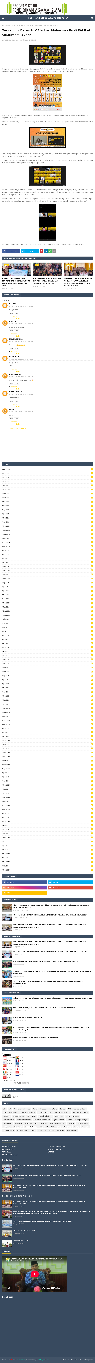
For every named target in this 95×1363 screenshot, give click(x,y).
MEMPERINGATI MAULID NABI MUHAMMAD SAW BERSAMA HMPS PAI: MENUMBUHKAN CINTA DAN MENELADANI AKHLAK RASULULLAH (49, 926)
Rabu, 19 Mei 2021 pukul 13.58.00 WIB (22, 324)
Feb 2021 (47, 700)
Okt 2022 (47, 619)
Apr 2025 (47, 522)
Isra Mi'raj (6, 1116)
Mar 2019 (47, 785)
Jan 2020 (47, 749)
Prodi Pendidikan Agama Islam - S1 (47, 17)
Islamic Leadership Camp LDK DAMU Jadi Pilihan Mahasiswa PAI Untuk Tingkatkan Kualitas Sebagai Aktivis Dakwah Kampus (51, 906)
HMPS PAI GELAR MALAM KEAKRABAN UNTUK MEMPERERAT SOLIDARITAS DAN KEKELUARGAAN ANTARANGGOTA (48, 982)
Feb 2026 (47, 494)
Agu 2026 (47, 469)
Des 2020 (47, 708)
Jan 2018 (47, 829)
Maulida (12, 304)
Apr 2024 (47, 562)
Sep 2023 (47, 579)
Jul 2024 (47, 550)
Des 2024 (47, 530)
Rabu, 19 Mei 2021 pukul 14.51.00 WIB (22, 359)
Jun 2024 (47, 554)
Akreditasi (27, 1109)
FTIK (69, 1109)
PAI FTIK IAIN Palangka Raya (13, 40)
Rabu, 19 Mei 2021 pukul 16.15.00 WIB (22, 394)
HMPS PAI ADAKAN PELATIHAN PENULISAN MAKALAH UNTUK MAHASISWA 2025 (42, 1221)
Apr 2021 (47, 692)
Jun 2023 (47, 591)
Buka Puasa (53, 1109)
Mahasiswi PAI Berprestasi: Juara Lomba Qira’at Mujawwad (35, 1037)
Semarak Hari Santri (20, 1241)
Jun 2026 (47, 477)
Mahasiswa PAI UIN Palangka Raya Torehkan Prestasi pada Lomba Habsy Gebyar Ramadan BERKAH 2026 (52, 998)
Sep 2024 (47, 542)
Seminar (76, 1127)
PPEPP (36, 1123)
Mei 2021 (47, 688)
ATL (10, 1109)
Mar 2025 (47, 526)
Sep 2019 (47, 765)
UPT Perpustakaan (54, 1149)
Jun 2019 (47, 777)
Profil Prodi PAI (76, 1360)
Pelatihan (44, 1123)
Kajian (34, 1116)
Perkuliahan (18, 1127)
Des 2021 (47, 659)
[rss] (24, 893)
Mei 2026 (47, 481)
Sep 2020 (47, 720)
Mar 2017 (47, 854)
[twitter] (70, 882)
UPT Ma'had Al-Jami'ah (10, 1155)
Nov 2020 (47, 712)
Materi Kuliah (7, 1123)
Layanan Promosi (58, 1120)
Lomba (69, 1120)
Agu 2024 (47, 546)
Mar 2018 (47, 821)
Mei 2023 (47, 595)
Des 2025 (47, 498)
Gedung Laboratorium (28, 1113)
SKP (52, 1127)
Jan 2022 (47, 655)
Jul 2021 (47, 680)
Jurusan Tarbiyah (18, 1116)
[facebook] (24, 882)
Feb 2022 (47, 651)
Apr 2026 (47, 486)
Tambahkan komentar (17, 429)
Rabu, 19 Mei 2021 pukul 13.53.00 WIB (22, 306)
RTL (41, 1127)
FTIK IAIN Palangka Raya (56, 1146)
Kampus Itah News (8, 1149)
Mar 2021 (47, 696)
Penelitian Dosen (82, 1123)
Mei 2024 (47, 558)
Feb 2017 (47, 858)
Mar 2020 (47, 740)
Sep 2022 (47, 623)
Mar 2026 (47, 490)
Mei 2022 (47, 639)
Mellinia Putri (15, 374)
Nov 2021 (47, 664)
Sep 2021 (47, 672)
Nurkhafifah (14, 357)
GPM (4, 1113)
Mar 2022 (47, 647)
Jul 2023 (47, 587)
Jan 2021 (47, 704)
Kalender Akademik (45, 1116)
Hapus (16, 313)
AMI (4, 1109)
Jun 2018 (47, 817)
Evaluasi (62, 1109)
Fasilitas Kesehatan (80, 1109)
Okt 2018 (47, 801)
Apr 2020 (47, 736)
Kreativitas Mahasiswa (24, 1120)
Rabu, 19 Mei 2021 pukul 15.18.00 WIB (22, 376)
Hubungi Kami (88, 1360)
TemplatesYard (20, 1360)
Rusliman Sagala (15, 339)
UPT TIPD (51, 1152)
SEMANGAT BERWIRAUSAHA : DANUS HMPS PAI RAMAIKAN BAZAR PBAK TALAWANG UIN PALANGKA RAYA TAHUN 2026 (52, 972)
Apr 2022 (47, 643)
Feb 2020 (47, 744)
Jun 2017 (47, 846)
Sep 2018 (47, 805)
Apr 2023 (47, 599)
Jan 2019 (47, 793)
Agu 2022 (47, 627)
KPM (28, 1116)
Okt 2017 (47, 833)
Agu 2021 (47, 676)
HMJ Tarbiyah (77, 1113)
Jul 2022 (47, 631)
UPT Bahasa (6, 1152)
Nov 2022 (47, 615)
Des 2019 (47, 753)
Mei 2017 (47, 850)
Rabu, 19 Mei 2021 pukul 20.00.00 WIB (22, 412)
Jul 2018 (47, 813)
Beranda (5, 25)
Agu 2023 (47, 583)
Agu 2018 (47, 809)
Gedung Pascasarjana (45, 1113)
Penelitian (71, 1123)
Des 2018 (47, 797)
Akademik (17, 1109)
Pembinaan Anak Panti (57, 1123)
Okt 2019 (47, 761)
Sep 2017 (47, 838)
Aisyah (11, 409)
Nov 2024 (47, 534)
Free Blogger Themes (43, 1360)
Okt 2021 (47, 668)
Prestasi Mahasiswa (31, 1127)
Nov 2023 (47, 570)
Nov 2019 (47, 757)
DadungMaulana (16, 392)
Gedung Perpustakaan (62, 1113)
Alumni (35, 1109)
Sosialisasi (85, 1127)
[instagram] (24, 887)
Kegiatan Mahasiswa (72, 1116)
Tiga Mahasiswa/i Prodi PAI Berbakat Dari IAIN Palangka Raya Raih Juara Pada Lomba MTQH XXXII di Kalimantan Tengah (51, 1028)
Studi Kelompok (8, 1130)
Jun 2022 (47, 635)
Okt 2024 (47, 538)
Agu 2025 (47, 510)
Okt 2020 (47, 716)
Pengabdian (7, 1127)
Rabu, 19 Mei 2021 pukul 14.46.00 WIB (22, 341)
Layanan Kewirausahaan (42, 1120)
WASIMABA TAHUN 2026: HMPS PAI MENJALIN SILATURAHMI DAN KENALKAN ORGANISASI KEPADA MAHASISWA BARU (78, 282)
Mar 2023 (47, 603)
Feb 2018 (47, 825)
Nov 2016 (47, 862)
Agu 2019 (47, 769)
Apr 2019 (47, 781)
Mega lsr (12, 321)
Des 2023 (47, 566)
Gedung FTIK (13, 1113)
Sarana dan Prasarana (64, 1127)
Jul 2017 (47, 842)
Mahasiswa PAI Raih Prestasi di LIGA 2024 (28, 1018)
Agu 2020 (47, 724)
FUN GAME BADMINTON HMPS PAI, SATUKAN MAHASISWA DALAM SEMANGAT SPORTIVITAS (47, 280)
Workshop (60, 1130)
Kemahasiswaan (8, 1120)
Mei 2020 (47, 732)
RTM (47, 1127)
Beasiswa (43, 1109)
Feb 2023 (47, 607)
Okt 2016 (47, 866)
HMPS (86, 1113)
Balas (11, 313)
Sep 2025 (47, 506)
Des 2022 (47, 611)
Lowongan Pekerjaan (81, 1120)
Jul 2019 (47, 773)
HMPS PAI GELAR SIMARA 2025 (24, 1231)
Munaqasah (18, 1123)
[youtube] (70, 887)
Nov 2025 (47, 502)
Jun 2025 (47, 514)
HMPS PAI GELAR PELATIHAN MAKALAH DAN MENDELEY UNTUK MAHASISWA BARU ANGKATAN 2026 (16, 282)
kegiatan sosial (72, 1130)
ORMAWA (28, 1123)
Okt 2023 (47, 575)
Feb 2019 (47, 789)
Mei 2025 (47, 518)
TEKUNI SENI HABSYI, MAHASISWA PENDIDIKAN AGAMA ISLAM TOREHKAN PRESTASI (44, 1008)
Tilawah (32, 1130)
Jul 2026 (47, 473)
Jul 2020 (47, 728)
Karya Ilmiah (59, 1116)
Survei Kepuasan (22, 1130)
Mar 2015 (47, 870)
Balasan (14, 316)
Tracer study (42, 1130)
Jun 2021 (47, 684)
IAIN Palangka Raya (9, 1146)
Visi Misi (51, 1130)
